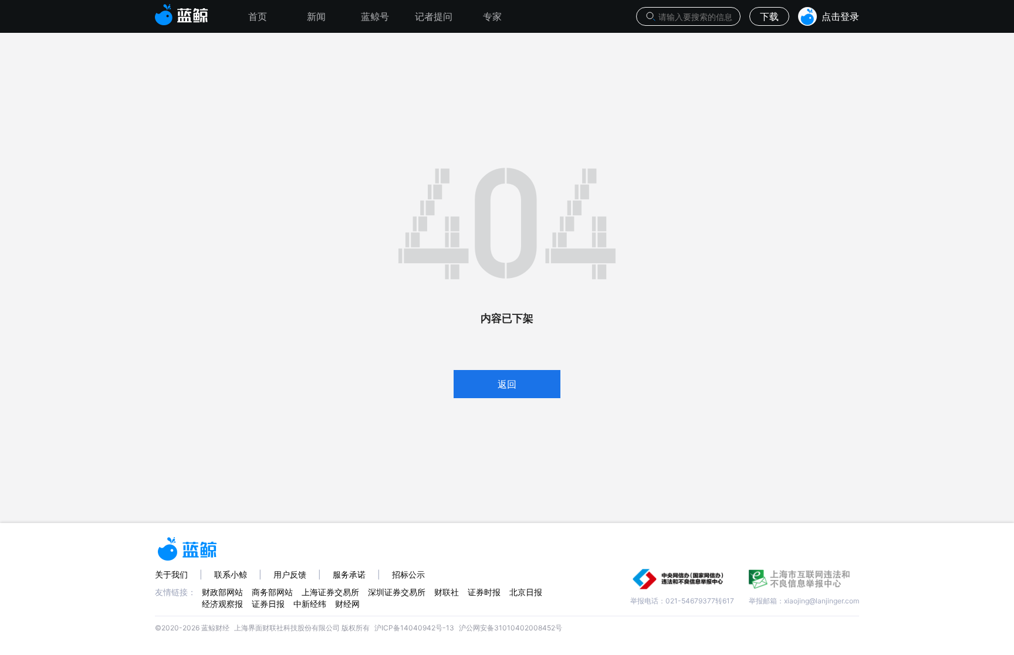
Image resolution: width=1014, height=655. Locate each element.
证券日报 (268, 604)
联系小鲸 (230, 574)
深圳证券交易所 (396, 592)
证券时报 (484, 592)
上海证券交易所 (330, 592)
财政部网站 (222, 592)
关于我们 (171, 574)
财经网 (347, 604)
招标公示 (408, 574)
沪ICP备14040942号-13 (414, 627)
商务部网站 (272, 592)
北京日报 (525, 592)
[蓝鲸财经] (181, 11)
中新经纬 (309, 604)
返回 (507, 384)
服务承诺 (349, 574)
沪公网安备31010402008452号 (510, 627)
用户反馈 (289, 574)
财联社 (446, 592)
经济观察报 (222, 604)
